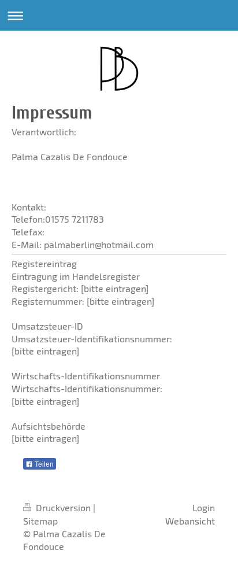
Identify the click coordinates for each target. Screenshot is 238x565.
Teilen (43, 464)
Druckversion (63, 507)
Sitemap (40, 520)
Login (203, 507)
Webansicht (190, 520)
